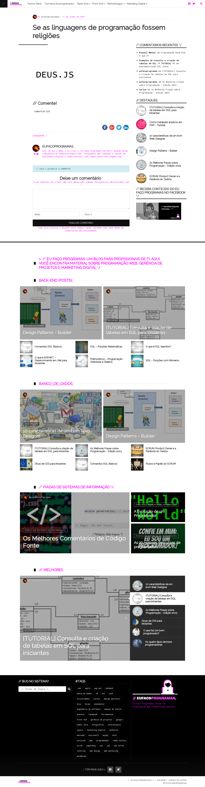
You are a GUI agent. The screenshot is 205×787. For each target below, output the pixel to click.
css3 (111, 693)
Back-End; (83, 3)
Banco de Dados (129, 320)
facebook (92, 714)
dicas (87, 704)
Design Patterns (34, 326)
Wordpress (81, 756)
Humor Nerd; (34, 3)
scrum (79, 745)
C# (97, 693)
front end (82, 719)
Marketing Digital (96, 730)
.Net (79, 688)
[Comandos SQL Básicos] (26, 347)
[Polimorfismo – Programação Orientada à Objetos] (81, 361)
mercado (81, 735)
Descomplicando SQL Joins (153, 66)
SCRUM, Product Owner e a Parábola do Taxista (164, 178)
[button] (23, 618)
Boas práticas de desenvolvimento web (67, 637)
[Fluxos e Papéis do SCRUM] (137, 464)
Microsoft (94, 735)
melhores (113, 730)
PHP (91, 740)
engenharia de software (88, 709)
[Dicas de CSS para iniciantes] (26, 464)
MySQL (105, 735)
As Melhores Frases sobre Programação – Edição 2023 (165, 164)
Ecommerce (99, 704)
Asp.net (98, 688)
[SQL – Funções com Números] (137, 361)
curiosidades (83, 698)
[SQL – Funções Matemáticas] (81, 347)
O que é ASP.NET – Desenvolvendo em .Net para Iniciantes (51, 360)
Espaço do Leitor (113, 709)
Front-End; (98, 3)
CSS (103, 693)
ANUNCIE (161, 780)
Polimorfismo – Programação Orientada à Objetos (106, 360)
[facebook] (189, 3)
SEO (101, 745)
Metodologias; (115, 3)
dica (79, 704)
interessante (114, 724)
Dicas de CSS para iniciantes (50, 463)
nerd (114, 735)
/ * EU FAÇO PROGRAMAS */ (141, 780)
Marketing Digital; (136, 3)
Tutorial (81, 751)
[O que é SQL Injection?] (137, 347)
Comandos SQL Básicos (48, 346)
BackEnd (113, 320)
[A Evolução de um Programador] (158, 507)
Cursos (96, 698)
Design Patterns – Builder (163, 150)
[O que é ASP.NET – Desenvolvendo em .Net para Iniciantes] (26, 361)
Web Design (31, 424)
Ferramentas (107, 714)
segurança (91, 745)
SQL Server (119, 745)
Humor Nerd (82, 724)
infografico (98, 724)
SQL (108, 745)
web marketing (111, 751)
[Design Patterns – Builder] (141, 151)
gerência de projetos (101, 719)
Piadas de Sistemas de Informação (45, 530)
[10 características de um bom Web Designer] (141, 138)
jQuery (80, 730)
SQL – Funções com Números (162, 360)
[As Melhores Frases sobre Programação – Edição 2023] (141, 165)
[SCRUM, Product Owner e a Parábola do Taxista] (141, 178)
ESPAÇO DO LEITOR (178, 780)
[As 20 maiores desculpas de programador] (158, 538)
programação (102, 740)
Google (119, 719)
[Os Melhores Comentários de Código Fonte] (75, 522)
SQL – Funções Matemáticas (106, 346)
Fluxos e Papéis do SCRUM (161, 463)
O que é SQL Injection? (158, 346)
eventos (80, 714)
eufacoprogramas (50, 16)
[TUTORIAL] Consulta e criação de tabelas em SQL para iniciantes (162, 74)
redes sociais (119, 740)
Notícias (81, 740)
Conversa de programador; (59, 3)
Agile (87, 688)
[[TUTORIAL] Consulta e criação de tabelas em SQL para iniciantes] (141, 111)
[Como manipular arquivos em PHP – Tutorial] (141, 124)
